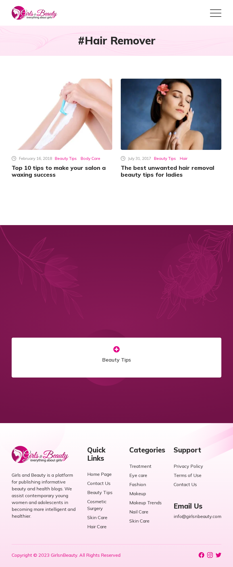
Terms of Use (187, 475)
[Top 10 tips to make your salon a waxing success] (62, 114)
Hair (184, 158)
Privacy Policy (188, 466)
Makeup (137, 493)
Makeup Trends (145, 502)
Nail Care (138, 512)
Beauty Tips (66, 158)
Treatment (140, 466)
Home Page (99, 474)
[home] (34, 13)
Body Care (90, 158)
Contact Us (99, 483)
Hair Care (97, 526)
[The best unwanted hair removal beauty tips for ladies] (171, 114)
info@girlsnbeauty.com (197, 516)
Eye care (138, 475)
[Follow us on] (201, 555)
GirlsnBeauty (64, 555)
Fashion (137, 484)
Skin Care (97, 517)
